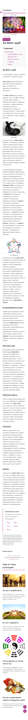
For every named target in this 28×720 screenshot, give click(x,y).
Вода (8, 522)
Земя (15, 522)
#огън (19, 541)
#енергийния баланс (9, 538)
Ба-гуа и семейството (12, 590)
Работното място (13, 59)
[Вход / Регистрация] (24, 10)
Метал (9, 529)
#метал (14, 541)
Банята (10, 64)
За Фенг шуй (9, 51)
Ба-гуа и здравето (11, 622)
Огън (8, 526)
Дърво (16, 526)
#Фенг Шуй (6, 544)
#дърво (19, 535)
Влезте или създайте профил (12, 557)
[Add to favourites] (25, 707)
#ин (9, 541)
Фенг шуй (6, 39)
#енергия (19, 538)
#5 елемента (6, 535)
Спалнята (11, 62)
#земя (5, 541)
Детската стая (12, 56)
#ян (12, 544)
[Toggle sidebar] (1, 12)
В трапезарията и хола (15, 54)
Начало (4, 15)
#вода (13, 535)
